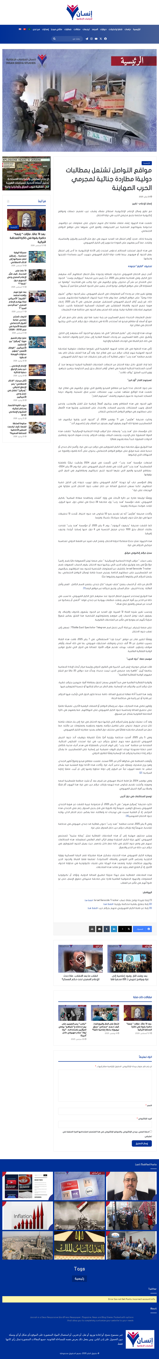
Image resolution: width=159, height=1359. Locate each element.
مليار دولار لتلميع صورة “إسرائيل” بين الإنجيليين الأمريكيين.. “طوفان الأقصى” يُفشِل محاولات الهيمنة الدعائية (17, 348)
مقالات (77, 29)
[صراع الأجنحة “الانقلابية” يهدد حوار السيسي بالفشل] (131, 1245)
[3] (127, 816)
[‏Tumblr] (107, 929)
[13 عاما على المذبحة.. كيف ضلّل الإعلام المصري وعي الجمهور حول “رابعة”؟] (37, 275)
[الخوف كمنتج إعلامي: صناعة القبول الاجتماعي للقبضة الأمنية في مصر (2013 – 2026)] (37, 321)
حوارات (103, 29)
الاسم (149, 1105)
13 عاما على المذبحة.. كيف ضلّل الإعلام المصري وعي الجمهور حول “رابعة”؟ (16, 277)
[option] (26, 173)
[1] (84, 588)
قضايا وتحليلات (115, 29)
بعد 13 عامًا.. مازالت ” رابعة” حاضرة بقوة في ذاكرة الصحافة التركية (139, 1027)
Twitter (152, 1289)
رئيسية (79, 1278)
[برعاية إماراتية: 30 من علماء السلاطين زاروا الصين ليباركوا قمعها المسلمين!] (131, 1215)
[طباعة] (92, 929)
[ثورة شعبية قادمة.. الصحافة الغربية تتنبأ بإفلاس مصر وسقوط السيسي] (79, 1186)
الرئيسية (136, 29)
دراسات (128, 29)
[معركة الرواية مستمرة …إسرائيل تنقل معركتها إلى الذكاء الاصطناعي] (37, 257)
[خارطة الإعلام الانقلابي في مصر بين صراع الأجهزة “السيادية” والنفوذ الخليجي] (27, 1186)
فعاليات (67, 29)
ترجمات (86, 29)
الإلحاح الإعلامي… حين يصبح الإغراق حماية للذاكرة (17, 369)
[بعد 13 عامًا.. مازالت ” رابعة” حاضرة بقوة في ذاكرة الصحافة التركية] (138, 1013)
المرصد (95, 29)
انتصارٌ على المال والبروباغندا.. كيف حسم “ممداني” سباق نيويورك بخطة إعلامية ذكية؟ (105, 1027)
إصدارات (45, 29)
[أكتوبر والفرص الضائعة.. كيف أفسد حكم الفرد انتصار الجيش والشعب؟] (79, 1215)
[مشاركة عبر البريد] (99, 929)
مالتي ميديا (56, 29)
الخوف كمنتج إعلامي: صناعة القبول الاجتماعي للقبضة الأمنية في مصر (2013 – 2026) (17, 323)
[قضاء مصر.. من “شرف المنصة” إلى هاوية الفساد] (79, 1245)
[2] (140, 773)
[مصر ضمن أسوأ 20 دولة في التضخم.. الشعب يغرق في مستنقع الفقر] (27, 1215)
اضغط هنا (108, 904)
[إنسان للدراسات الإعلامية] (79, 12)
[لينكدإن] (114, 929)
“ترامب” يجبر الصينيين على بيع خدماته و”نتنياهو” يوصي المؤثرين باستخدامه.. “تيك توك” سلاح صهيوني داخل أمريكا (72, 1030)
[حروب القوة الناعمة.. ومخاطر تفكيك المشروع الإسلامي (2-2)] (37, 409)
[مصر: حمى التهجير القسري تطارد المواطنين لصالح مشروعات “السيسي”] (27, 1245)
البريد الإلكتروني (144, 1119)
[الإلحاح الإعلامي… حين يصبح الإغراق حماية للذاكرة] (37, 370)
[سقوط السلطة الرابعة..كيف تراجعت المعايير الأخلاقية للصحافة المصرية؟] (37, 428)
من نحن (36, 29)
